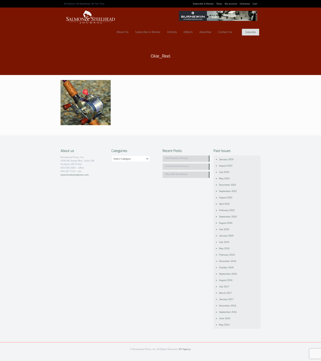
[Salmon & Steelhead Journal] (91, 17)
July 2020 (224, 229)
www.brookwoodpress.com (75, 174)
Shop (219, 3)
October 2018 (226, 267)
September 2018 (228, 273)
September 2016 (228, 312)
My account (231, 3)
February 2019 (227, 254)
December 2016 (227, 305)
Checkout (245, 3)
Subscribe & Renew (203, 3)
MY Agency (185, 349)
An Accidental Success (177, 166)
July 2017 (224, 286)
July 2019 (224, 242)
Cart (255, 3)
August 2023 (225, 165)
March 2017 (225, 293)
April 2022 (224, 204)
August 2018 (225, 280)
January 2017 (226, 299)
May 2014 (224, 324)
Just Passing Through (176, 158)
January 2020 (226, 235)
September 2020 (228, 216)
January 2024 (226, 159)
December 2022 (227, 184)
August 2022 (225, 197)
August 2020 (225, 223)
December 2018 (227, 261)
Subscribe (250, 32)
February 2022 (227, 210)
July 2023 (224, 172)
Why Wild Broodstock (176, 174)
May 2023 (224, 178)
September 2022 (228, 191)
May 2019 (224, 248)
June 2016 (224, 318)
